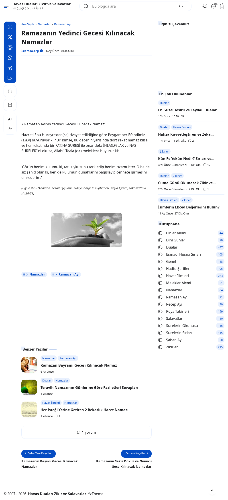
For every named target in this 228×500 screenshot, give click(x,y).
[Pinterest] (10, 48)
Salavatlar (174, 318)
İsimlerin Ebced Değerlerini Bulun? (189, 207)
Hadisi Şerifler (178, 268)
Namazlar (37, 274)
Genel (171, 261)
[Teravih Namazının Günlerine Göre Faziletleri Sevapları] (29, 387)
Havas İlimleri (182, 127)
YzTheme (95, 493)
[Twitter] (10, 38)
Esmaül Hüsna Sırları (183, 254)
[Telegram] (10, 68)
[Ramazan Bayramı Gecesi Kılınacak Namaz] (29, 365)
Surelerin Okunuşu (182, 325)
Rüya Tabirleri (177, 311)
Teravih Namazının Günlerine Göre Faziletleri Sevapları (89, 387)
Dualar (164, 103)
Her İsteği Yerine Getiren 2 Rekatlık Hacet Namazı (84, 409)
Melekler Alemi (178, 282)
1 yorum (89, 432)
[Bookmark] (10, 105)
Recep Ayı (174, 304)
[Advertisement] (86, 90)
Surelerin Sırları (179, 332)
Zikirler (164, 151)
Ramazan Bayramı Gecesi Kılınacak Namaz (79, 365)
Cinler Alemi (176, 233)
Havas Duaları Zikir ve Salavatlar (41, 4)
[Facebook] (10, 27)
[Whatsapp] (10, 58)
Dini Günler (175, 240)
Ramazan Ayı (69, 274)
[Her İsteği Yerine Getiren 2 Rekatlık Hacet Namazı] (29, 409)
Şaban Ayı (174, 339)
